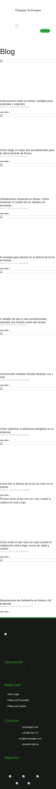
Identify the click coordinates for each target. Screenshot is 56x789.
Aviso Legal (13, 694)
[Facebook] (18, 35)
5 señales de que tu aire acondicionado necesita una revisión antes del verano (23, 320)
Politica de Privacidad (17, 700)
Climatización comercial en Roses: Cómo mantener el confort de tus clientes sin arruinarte (24, 202)
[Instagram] (24, 35)
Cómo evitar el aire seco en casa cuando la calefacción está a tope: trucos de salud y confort (26, 545)
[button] (17, 26)
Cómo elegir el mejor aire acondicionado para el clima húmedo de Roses (27, 152)
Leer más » (5, 112)
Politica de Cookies (16, 706)
